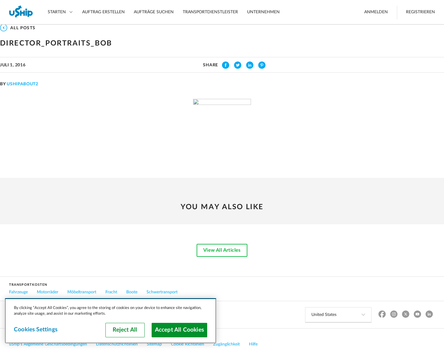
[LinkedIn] (429, 314)
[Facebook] (382, 314)
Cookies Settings (35, 330)
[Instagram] (394, 314)
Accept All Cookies (179, 330)
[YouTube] (417, 314)
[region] (110, 320)
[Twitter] (405, 314)
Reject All (125, 330)
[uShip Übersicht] (21, 12)
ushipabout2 (22, 84)
